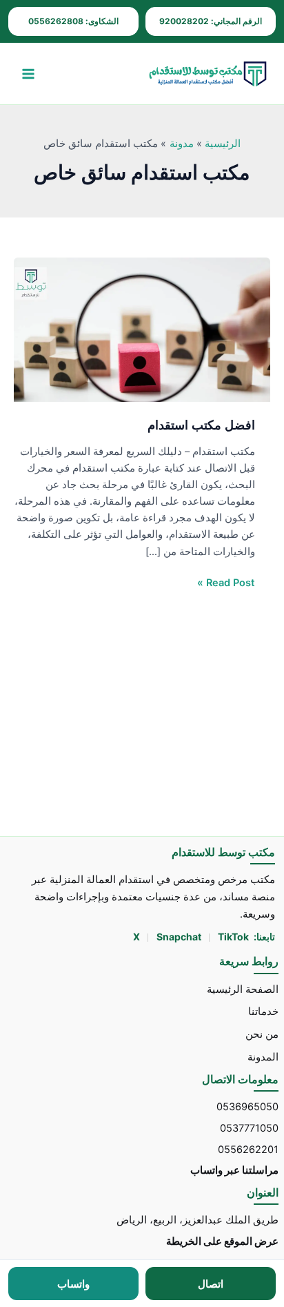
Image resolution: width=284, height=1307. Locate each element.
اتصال (210, 1283)
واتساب (73, 1283)
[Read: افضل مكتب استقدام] (142, 329)
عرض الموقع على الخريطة (222, 1241)
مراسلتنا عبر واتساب (234, 1170)
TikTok (233, 936)
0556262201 (248, 1149)
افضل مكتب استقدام (201, 424)
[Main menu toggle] (28, 73)
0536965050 (247, 1107)
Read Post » (226, 581)
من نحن (261, 1034)
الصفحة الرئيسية (242, 989)
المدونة (262, 1057)
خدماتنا (263, 1011)
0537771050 (249, 1128)
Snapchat (179, 936)
